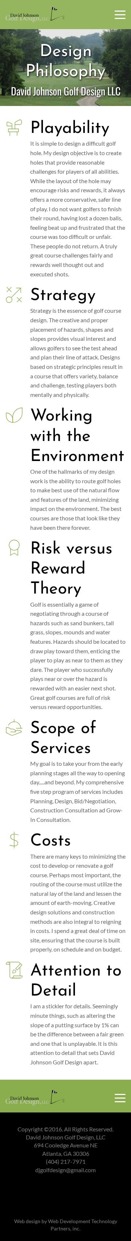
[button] (120, 14)
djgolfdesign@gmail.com (65, 1169)
